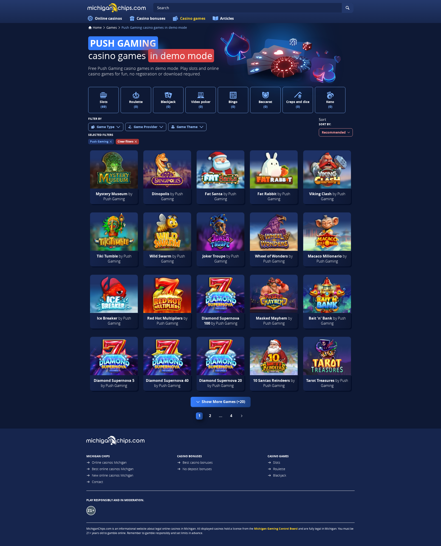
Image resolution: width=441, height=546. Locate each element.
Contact (97, 482)
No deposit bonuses (197, 469)
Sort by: (325, 124)
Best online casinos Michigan (112, 469)
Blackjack (279, 475)
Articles (227, 18)
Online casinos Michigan (109, 462)
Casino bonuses (151, 18)
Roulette (279, 469)
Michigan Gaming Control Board (276, 529)
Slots (276, 462)
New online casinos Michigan (112, 475)
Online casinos (108, 18)
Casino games (192, 18)
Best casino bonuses (198, 462)
